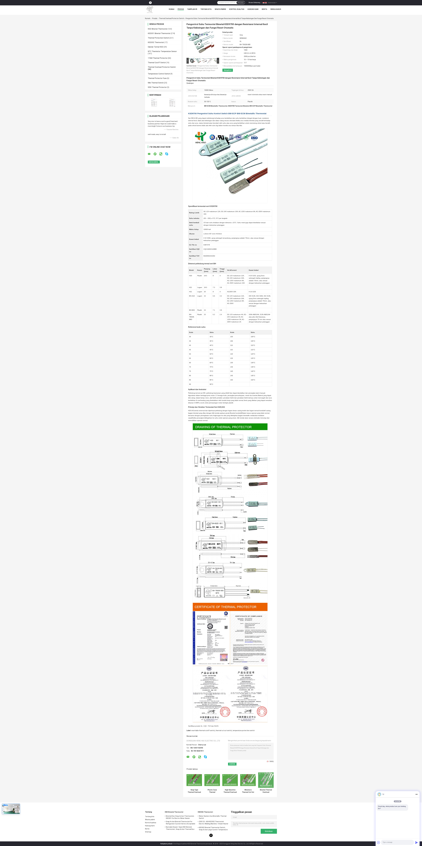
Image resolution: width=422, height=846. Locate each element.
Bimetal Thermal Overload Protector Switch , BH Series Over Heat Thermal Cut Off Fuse (265, 791)
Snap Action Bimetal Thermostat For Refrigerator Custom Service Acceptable (180, 823)
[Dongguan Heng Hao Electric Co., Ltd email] (150, 154)
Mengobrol (227, 70)
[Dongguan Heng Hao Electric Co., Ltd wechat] (162, 154)
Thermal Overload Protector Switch (171, 18)
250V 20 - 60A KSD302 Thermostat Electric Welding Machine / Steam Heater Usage (213, 823)
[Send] (416, 842)
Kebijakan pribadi (166, 844)
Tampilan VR (192, 9)
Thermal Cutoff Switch (157, 63)
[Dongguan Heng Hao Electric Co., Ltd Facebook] (150, 2)
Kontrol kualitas (236, 9)
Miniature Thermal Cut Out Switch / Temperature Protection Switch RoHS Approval (248, 791)
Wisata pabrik (220, 9)
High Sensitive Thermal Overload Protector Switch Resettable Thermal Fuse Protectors (230, 791)
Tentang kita (205, 9)
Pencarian (241, 2)
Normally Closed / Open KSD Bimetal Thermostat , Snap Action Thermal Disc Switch (180, 828)
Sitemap (148, 832)
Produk (181, 9)
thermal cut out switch (224, 730)
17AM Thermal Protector (157, 58)
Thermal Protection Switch (158, 38)
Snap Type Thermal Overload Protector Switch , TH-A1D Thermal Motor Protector (194, 791)
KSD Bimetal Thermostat (157, 29)
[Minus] (416, 794)
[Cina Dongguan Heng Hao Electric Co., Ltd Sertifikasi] (154, 103)
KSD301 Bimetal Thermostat (159, 33)
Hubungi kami (252, 9)
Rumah (171, 9)
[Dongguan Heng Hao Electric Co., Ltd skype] (168, 154)
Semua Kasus (275, 9)
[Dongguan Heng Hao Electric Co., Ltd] (150, 9)
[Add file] (378, 842)
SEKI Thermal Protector (157, 87)
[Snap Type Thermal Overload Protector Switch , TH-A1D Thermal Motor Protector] (194, 780)
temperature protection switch (244, 730)
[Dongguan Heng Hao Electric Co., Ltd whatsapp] (156, 154)
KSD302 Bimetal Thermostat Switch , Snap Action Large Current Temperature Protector (213, 829)
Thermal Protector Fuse (157, 78)
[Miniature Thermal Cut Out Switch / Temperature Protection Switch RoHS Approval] (248, 780)
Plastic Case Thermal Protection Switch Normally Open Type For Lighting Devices (212, 791)
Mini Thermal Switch (156, 83)
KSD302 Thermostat (156, 42)
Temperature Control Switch (159, 74)
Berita (264, 9)
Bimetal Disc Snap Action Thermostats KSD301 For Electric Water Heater (180, 817)
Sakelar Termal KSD (155, 47)
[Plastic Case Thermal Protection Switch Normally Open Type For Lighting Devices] (212, 780)
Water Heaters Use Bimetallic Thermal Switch (212, 817)
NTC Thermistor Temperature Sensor (162, 51)
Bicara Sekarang (254, 2)
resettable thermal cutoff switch (203, 730)
